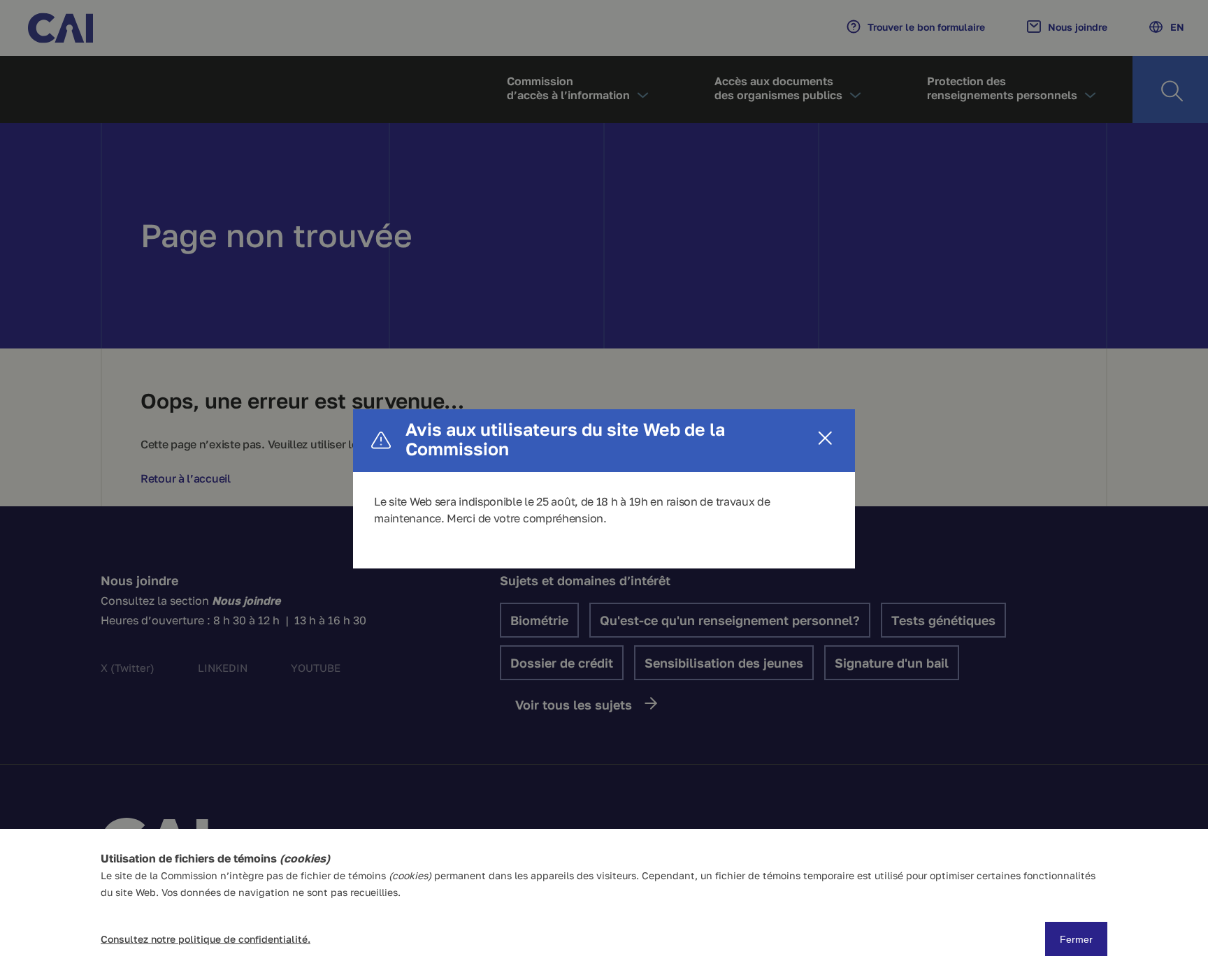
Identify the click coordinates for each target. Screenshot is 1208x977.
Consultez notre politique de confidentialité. (205, 939)
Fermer (1076, 939)
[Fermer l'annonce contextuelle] (825, 439)
